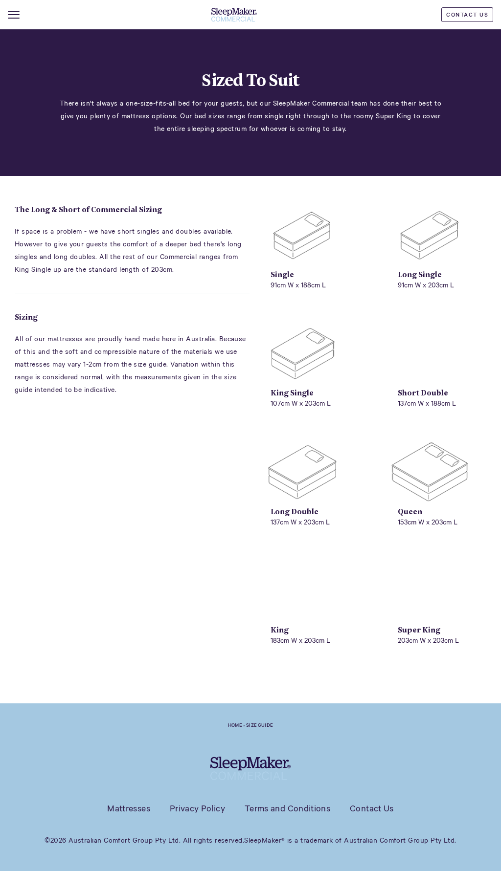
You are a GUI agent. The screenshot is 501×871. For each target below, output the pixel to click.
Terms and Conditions (287, 808)
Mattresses (128, 808)
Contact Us (467, 14)
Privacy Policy (197, 808)
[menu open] (14, 15)
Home (235, 725)
